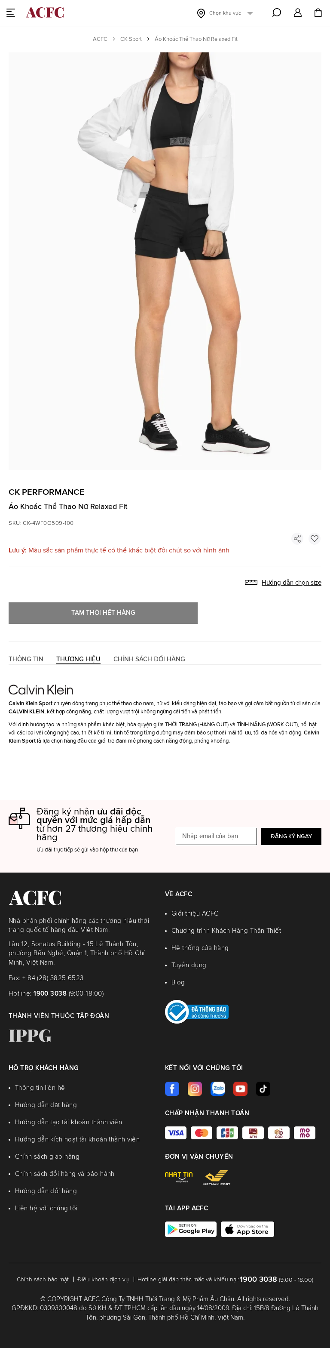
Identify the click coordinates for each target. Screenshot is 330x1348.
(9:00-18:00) (69, 993)
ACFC (100, 39)
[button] (298, 13)
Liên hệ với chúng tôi (46, 1208)
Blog (178, 982)
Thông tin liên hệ (40, 1088)
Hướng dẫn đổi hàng (46, 1191)
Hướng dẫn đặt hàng (46, 1105)
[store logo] (45, 12)
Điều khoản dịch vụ (103, 1280)
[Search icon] (276, 12)
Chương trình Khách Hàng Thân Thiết (226, 931)
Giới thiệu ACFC (195, 913)
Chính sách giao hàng (47, 1157)
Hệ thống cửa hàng (200, 948)
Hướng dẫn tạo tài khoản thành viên (68, 1122)
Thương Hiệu (78, 659)
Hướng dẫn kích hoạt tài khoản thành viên (77, 1139)
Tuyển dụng (189, 965)
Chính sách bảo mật (43, 1280)
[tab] (26, 659)
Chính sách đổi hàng (149, 659)
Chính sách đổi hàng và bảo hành (65, 1174)
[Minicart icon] (318, 13)
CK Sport (131, 39)
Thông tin (26, 659)
